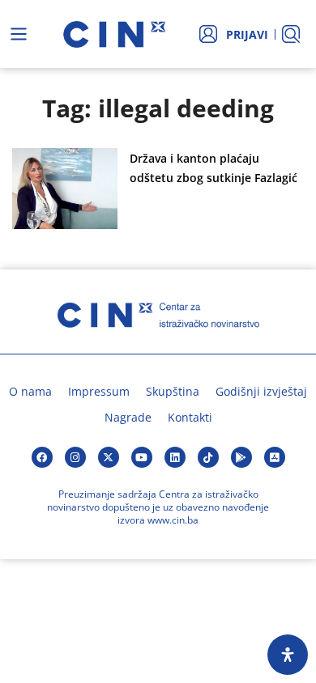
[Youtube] (141, 457)
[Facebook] (42, 457)
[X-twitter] (108, 457)
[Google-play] (241, 457)
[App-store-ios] (274, 457)
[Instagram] (75, 457)
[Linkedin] (175, 457)
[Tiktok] (208, 457)
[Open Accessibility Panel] (287, 654)
